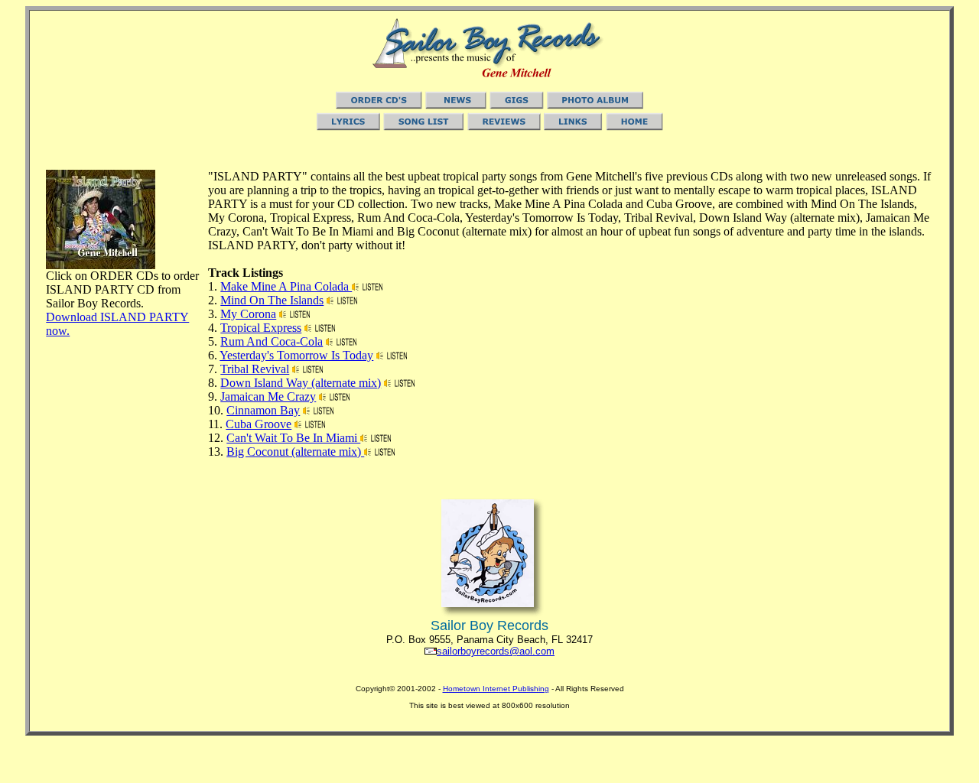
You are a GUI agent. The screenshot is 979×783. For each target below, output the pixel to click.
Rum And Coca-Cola (271, 341)
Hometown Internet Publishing (496, 688)
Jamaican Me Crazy (268, 396)
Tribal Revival (254, 368)
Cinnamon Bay (263, 410)
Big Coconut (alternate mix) (295, 451)
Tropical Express (260, 327)
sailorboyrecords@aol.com (496, 651)
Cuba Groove (258, 423)
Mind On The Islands (272, 300)
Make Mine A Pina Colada (286, 286)
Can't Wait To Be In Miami (293, 437)
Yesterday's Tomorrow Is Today (296, 355)
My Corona (248, 313)
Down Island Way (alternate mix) (300, 382)
